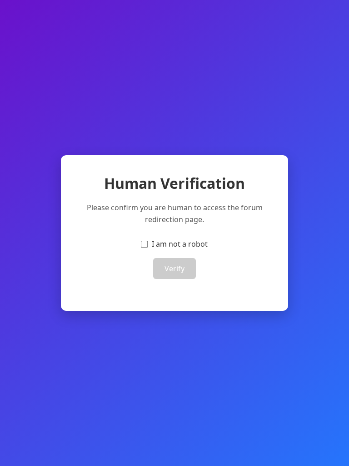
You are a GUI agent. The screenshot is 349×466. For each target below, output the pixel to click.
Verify (174, 268)
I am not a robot (180, 244)
